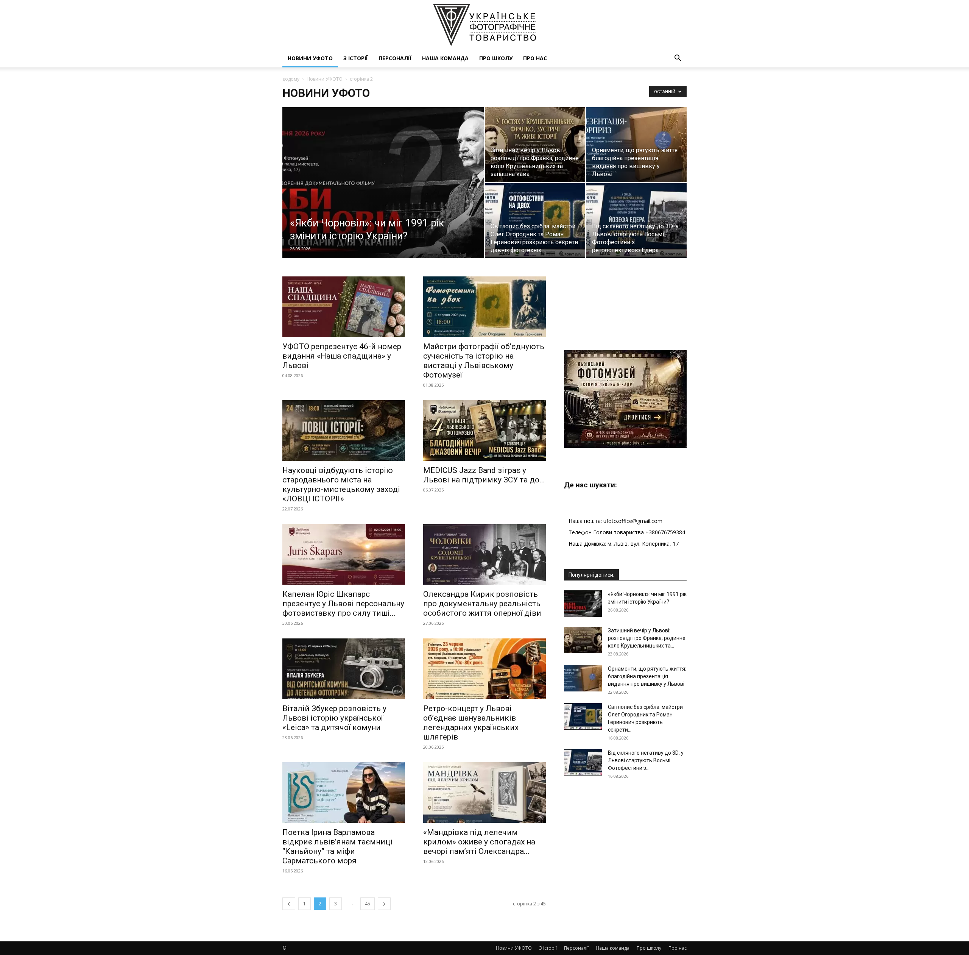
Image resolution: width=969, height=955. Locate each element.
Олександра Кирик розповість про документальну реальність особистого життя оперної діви (482, 604)
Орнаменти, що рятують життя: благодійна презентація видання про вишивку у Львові (647, 676)
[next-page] (384, 903)
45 (367, 903)
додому (290, 79)
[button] (677, 58)
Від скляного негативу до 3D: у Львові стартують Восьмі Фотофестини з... (646, 760)
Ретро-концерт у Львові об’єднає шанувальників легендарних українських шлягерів (471, 722)
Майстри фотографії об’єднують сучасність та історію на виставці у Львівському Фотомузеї (483, 360)
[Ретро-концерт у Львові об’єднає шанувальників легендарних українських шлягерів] (484, 668)
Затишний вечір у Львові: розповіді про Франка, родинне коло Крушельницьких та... (646, 638)
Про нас (535, 58)
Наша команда (445, 58)
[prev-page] (288, 903)
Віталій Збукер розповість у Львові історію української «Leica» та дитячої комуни (334, 718)
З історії (355, 58)
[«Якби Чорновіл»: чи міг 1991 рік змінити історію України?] (383, 194)
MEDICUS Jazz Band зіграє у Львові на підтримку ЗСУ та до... (484, 475)
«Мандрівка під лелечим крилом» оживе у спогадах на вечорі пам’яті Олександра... (479, 842)
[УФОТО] (484, 25)
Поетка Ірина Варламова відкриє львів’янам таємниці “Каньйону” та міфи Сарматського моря (337, 846)
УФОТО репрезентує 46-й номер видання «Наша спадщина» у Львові (341, 356)
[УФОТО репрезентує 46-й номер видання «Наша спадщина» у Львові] (343, 306)
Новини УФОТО (310, 58)
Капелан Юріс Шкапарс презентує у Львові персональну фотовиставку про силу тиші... (343, 604)
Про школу (496, 58)
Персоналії (395, 58)
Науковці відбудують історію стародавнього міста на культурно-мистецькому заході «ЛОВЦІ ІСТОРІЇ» (341, 484)
